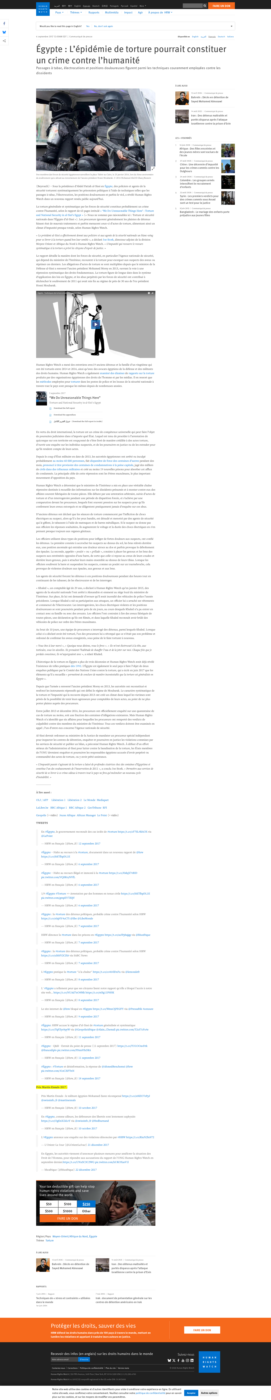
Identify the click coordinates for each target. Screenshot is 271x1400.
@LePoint (47, 836)
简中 (64, 6)
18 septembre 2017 (89, 1078)
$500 (49, 1210)
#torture (112, 831)
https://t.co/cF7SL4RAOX (132, 831)
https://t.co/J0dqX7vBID (123, 873)
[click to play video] (95, 324)
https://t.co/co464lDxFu (107, 971)
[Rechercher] (205, 5)
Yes (87, 26)
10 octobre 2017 (87, 1107)
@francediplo (49, 1050)
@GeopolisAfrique (85, 1029)
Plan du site (111, 1368)
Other (86, 1210)
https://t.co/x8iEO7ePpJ (136, 1096)
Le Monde (89, 800)
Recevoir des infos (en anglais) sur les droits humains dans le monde (102, 1353)
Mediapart (103, 800)
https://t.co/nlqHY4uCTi (55, 918)
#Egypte (46, 914)
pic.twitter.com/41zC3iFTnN (57, 1070)
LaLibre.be (42, 807)
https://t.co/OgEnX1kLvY (55, 1120)
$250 (86, 1203)
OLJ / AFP (42, 800)
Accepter (191, 1392)
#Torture (61, 893)
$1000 (67, 1210)
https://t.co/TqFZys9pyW (55, 1029)
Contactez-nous (58, 1368)
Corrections (73, 1368)
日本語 (105, 6)
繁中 (70, 6)
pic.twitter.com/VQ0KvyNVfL (58, 877)
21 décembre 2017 (98, 1144)
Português (114, 6)
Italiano (230, 36)
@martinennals (67, 1100)
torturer (75, 381)
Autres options (209, 1393)
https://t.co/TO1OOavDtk (132, 1046)
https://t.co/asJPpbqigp (118, 934)
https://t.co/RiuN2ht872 (140, 1137)
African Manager (86, 815)
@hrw (139, 852)
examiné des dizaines (112, 373)
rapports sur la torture (141, 373)
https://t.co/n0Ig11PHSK (100, 992)
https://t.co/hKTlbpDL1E (55, 856)
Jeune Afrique (67, 815)
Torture (50, 1240)
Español (133, 6)
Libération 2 (75, 800)
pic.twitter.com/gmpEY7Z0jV (58, 897)
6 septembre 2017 (88, 864)
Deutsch (96, 6)
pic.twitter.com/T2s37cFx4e (132, 1029)
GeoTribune (94, 807)
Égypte (108, 186)
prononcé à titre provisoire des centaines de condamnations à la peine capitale (88, 465)
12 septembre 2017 (89, 843)
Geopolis (41, 815)
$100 (67, 1203)
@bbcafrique (143, 934)
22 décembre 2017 (86, 1169)
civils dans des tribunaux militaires (60, 469)
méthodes (45, 381)
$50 (49, 1203)
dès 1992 (76, 666)
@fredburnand (100, 1120)
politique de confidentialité (150, 1393)
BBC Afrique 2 (77, 807)
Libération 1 (58, 800)
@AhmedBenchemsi (113, 1066)
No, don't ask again (103, 26)
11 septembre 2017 (89, 1037)
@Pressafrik (135, 1008)
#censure (148, 1008)
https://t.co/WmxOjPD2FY (108, 1008)
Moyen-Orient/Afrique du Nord (70, 1236)
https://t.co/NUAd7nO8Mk (69, 992)
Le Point (102, 815)
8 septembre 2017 (88, 979)
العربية (57, 6)
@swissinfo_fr (49, 1100)
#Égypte (50, 831)
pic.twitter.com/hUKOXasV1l (112, 1162)
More (144, 6)
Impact (128, 12)
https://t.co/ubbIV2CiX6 (55, 955)
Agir (140, 12)
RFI (105, 807)
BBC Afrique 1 (58, 807)
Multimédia (112, 12)
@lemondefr (132, 971)
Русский (124, 6)
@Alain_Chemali (105, 1029)
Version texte (123, 1368)
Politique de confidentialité (91, 1368)
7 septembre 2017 (88, 926)
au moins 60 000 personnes (68, 460)
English (77, 6)
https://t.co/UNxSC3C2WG (78, 1162)
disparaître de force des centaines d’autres (114, 460)
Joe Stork (108, 239)
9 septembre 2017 (88, 1016)
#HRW (121, 1137)
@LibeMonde (85, 918)
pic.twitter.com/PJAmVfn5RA (74, 1050)
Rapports (93, 12)
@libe (73, 918)
